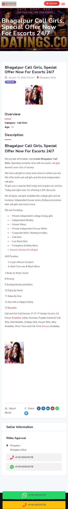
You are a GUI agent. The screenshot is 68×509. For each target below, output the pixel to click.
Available (16, 317)
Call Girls (22, 122)
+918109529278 (24, 466)
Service (51, 313)
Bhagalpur (45, 77)
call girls (56, 163)
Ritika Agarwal (16, 438)
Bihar (53, 77)
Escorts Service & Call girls (24, 249)
